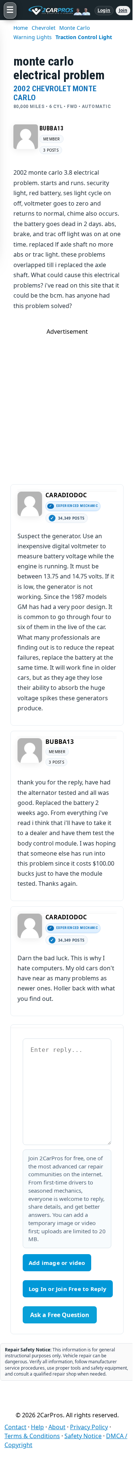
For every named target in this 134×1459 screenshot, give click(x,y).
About (57, 1427)
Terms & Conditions (32, 1436)
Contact (15, 1427)
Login (104, 10)
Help (37, 1427)
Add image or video (57, 1262)
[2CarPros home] (55, 10)
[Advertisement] (67, 403)
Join (123, 10)
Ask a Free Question (59, 1315)
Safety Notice (83, 1436)
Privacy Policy (89, 1427)
